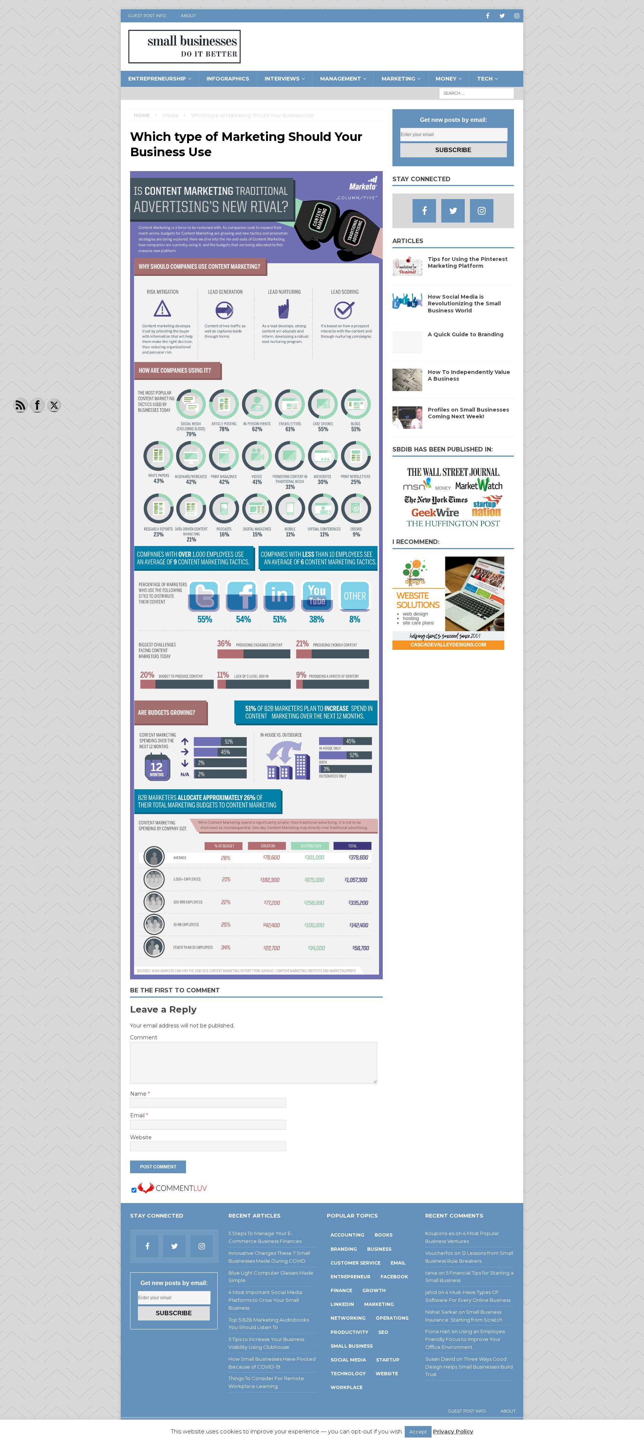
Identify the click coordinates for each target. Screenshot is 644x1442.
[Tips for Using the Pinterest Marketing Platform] (407, 274)
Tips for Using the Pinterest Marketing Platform (468, 262)
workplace (347, 1387)
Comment (143, 1037)
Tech (485, 78)
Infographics (227, 78)
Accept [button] (418, 1432)
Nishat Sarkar (441, 1312)
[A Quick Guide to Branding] (407, 349)
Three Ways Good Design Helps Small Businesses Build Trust (469, 1367)
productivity (349, 1332)
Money (446, 78)
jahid (431, 1292)
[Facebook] (487, 15)
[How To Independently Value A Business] (407, 387)
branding (344, 1249)
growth (374, 1290)
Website (141, 1137)
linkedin (342, 1304)
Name (139, 1093)
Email (138, 1115)
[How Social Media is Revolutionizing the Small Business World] (407, 311)
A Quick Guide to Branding (465, 334)
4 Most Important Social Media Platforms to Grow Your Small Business (265, 1300)
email (398, 1263)
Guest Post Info (147, 15)
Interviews (282, 78)
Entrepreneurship (157, 78)
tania (431, 1273)
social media (348, 1360)
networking (348, 1318)
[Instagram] (516, 15)
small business (352, 1346)
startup (388, 1360)
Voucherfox (439, 1253)
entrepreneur (350, 1276)
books (383, 1235)
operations (392, 1318)
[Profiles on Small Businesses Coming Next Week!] (407, 424)
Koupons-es (439, 1233)
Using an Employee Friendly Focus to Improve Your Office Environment (465, 1339)
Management (340, 78)
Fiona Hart (437, 1331)
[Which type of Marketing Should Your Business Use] (256, 975)
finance (341, 1290)
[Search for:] (476, 92)
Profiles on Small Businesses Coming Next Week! (468, 413)
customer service (356, 1263)
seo (383, 1332)
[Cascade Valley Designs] (448, 645)
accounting (347, 1235)
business (379, 1249)
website (387, 1373)
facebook (394, 1276)
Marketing (398, 78)
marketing (379, 1304)
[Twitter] (502, 15)
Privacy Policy (453, 1431)
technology (348, 1373)
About (188, 15)
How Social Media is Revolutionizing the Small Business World (464, 303)
